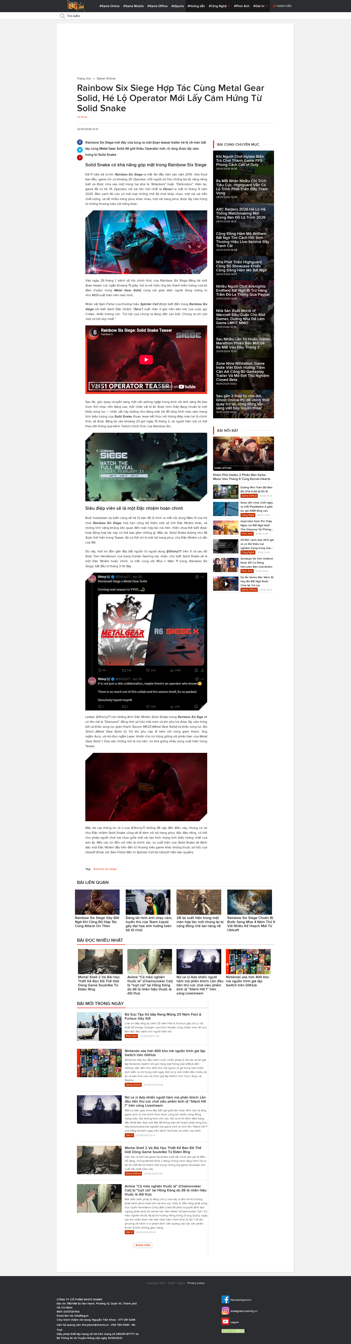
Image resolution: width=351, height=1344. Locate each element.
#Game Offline (157, 6)
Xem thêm (144, 1245)
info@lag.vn (81, 1315)
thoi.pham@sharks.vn (95, 1324)
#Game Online (109, 6)
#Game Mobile (133, 6)
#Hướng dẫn (196, 6)
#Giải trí (259, 6)
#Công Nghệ (218, 6)
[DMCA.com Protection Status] (234, 1331)
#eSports (177, 6)
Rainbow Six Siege (105, 869)
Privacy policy (196, 1283)
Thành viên (283, 6)
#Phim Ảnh (241, 6)
